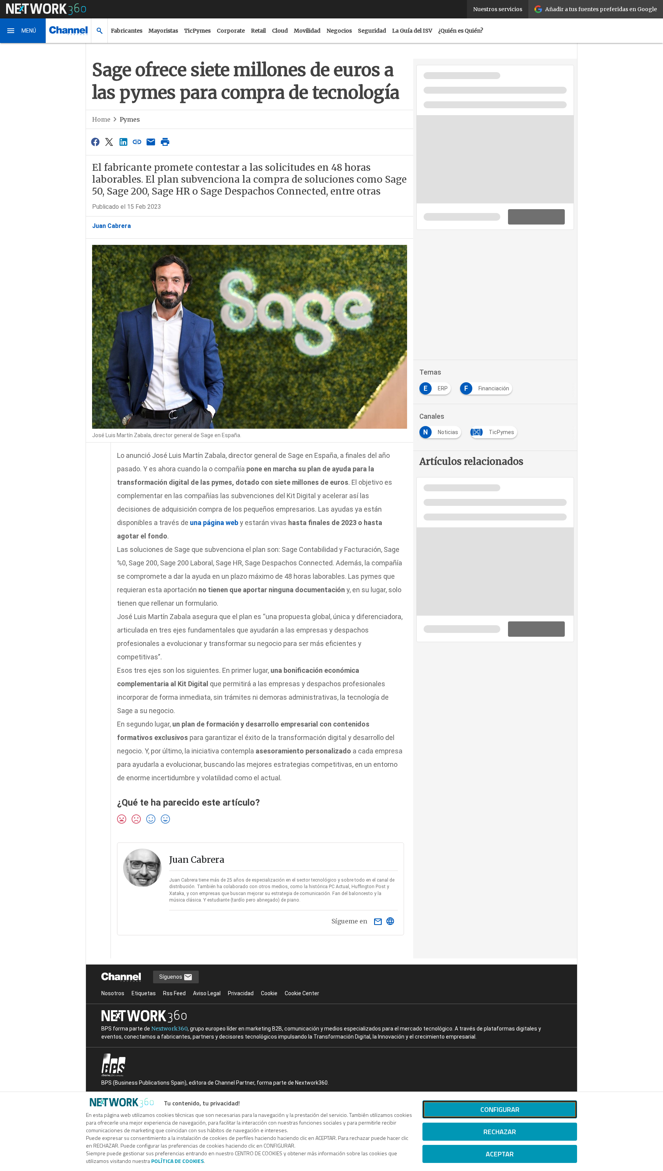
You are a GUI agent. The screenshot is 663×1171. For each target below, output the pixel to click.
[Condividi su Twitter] (109, 142)
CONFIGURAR (500, 1109)
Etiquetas (144, 993)
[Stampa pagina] (165, 142)
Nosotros (112, 993)
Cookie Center (302, 993)
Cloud (280, 30)
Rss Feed (174, 993)
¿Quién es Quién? (460, 30)
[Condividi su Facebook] (95, 142)
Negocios (339, 30)
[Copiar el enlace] (137, 142)
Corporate (231, 30)
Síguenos (171, 977)
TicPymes (197, 30)
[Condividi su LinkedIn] (123, 142)
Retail (258, 30)
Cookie (269, 993)
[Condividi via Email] (151, 142)
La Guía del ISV (412, 30)
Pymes (130, 119)
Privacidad (241, 993)
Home (101, 119)
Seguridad (372, 30)
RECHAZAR (499, 1131)
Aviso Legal (207, 993)
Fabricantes (126, 30)
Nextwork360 (169, 1028)
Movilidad (307, 30)
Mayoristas (163, 30)
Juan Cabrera (111, 226)
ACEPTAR (500, 1154)
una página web (214, 523)
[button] (23, 30)
